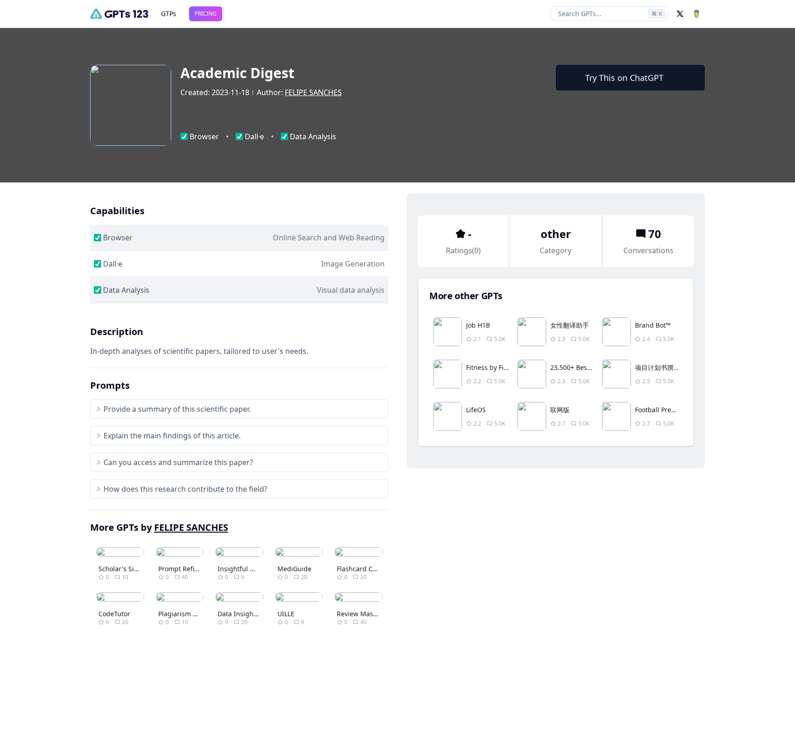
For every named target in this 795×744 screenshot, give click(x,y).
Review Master (359, 613)
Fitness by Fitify (489, 367)
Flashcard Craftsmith (369, 568)
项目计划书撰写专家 (664, 367)
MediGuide (294, 568)
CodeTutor (114, 613)
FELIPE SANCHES (313, 92)
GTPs (168, 13)
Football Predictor (662, 409)
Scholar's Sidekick (125, 568)
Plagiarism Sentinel (188, 613)
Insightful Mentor (245, 568)
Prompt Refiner (181, 568)
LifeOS (476, 409)
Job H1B (478, 325)
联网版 (560, 409)
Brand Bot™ (653, 325)
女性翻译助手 (569, 325)
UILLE (285, 613)
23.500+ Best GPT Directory (591, 367)
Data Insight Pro (243, 613)
